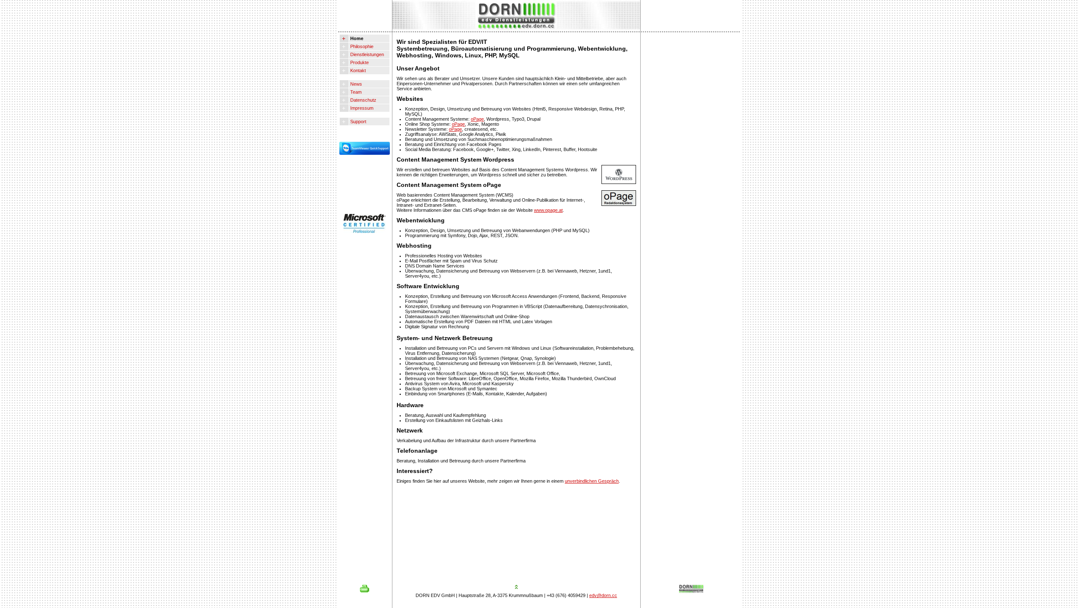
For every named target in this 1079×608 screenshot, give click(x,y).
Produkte (359, 62)
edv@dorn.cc (603, 595)
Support (357, 121)
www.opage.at (548, 210)
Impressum (361, 108)
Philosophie (361, 46)
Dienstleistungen (366, 54)
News (355, 83)
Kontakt (357, 70)
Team (355, 92)
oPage (477, 119)
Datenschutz (362, 100)
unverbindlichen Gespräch (592, 481)
